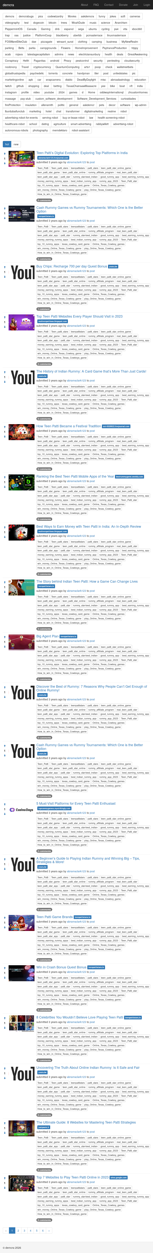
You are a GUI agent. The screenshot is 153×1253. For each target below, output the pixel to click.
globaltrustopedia (15, 73)
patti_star (65, 176)
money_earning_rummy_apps (53, 181)
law (91, 117)
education (140, 79)
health (108, 54)
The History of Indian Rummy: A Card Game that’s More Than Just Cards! (91, 371)
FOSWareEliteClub (16, 41)
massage (10, 98)
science (105, 22)
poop (98, 67)
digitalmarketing (93, 111)
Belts (21, 48)
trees (64, 22)
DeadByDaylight (86, 79)
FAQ (96, 5)
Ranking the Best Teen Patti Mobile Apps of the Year (75, 476)
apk (31, 79)
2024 (62, 92)
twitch (8, 86)
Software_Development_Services (96, 98)
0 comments (44, 200)
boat (122, 86)
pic (133, 73)
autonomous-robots (16, 130)
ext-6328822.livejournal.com (116, 426)
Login (147, 5)
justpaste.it (43, 1127)
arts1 (87, 67)
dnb (57, 29)
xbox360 (137, 29)
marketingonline (14, 79)
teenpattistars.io (46, 216)
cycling (106, 29)
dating (45, 124)
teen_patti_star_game (49, 172)
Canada (31, 29)
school (33, 124)
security (98, 60)
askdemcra (87, 16)
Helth (26, 60)
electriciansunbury (89, 54)
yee (103, 86)
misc (103, 79)
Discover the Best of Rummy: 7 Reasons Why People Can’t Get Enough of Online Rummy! (91, 688)
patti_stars (93, 168)
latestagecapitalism (38, 54)
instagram (11, 92)
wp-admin (140, 105)
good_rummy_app (110, 176)
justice (27, 35)
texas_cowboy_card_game (76, 185)
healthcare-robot (15, 124)
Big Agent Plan (47, 635)
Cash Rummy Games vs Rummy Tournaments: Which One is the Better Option (89, 209)
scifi (123, 16)
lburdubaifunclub (15, 111)
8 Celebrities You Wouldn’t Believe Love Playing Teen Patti (79, 1017)
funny (102, 16)
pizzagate (46, 41)
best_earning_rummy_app (135, 176)
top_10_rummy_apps (48, 185)
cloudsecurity (132, 60)
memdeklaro (59, 130)
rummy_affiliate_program (101, 172)
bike (112, 86)
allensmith (47, 105)
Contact (108, 5)
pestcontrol (82, 60)
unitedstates (120, 73)
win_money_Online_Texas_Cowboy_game (59, 189)
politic (61, 105)
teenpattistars (78, 168)
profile (25, 92)
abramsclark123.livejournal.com (53, 157)
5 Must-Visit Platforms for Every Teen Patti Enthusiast (75, 803)
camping (97, 41)
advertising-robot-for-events (21, 117)
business (112, 41)
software (125, 105)
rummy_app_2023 (108, 181)
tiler (96, 73)
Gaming (45, 29)
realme (112, 111)
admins (59, 54)
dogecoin (38, 22)
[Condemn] (5, 163)
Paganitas (40, 60)
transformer (73, 111)
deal (46, 86)
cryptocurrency (42, 67)
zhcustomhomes (138, 92)
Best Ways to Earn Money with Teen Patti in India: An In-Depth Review (88, 526)
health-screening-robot (111, 117)
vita (125, 29)
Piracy (67, 60)
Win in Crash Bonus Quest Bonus (61, 966)
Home (91, 92)
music (93, 22)
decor (112, 105)
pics (40, 16)
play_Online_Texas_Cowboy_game (102, 189)
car (39, 79)
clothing (82, 41)
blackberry (62, 35)
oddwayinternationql (112, 92)
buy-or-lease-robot (74, 117)
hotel (48, 111)
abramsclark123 (76, 162)
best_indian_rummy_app (83, 181)
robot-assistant (80, 130)
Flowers (65, 48)
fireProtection (13, 105)
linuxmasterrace (116, 35)
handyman (83, 73)
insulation (31, 105)
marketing (35, 111)
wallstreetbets (125, 67)
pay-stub (26, 98)
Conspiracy (11, 60)
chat (58, 111)
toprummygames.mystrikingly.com (54, 808)
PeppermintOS (13, 29)
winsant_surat (65, 41)
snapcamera (53, 79)
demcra (8, 4)
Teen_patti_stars (59, 168)
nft (130, 86)
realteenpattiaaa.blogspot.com (52, 321)
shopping (33, 86)
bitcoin (52, 22)
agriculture (60, 124)
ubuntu (93, 29)
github (20, 86)
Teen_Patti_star (129, 181)
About (84, 5)
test (26, 22)
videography (12, 22)
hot (7, 144)
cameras (135, 16)
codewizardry (55, 16)
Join (135, 5)
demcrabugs (26, 16)
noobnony (11, 67)
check (108, 67)
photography (40, 130)
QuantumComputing (67, 67)
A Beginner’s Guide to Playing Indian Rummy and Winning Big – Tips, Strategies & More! (88, 860)
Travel (25, 67)
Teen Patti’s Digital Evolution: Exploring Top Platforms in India (82, 152)
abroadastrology (120, 79)
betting (58, 86)
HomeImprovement (86, 48)
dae (34, 41)
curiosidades (128, 98)
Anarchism (121, 22)
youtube (49, 92)
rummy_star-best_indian (85, 176)
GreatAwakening (137, 54)
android (54, 60)
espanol (69, 29)
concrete (67, 73)
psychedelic (37, 73)
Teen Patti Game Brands (54, 916)
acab (8, 54)
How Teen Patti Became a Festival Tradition (68, 425)
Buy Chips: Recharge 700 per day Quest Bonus (71, 266)
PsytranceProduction (114, 48)
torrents (53, 73)
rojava (19, 54)
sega (81, 29)
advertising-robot (123, 124)
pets (101, 105)
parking (9, 48)
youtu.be (113, 266)
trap (7, 35)
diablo (68, 79)
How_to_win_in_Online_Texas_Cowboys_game (62, 194)
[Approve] (5, 153)
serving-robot (50, 117)
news (71, 54)
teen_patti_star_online (74, 172)
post (105, 73)
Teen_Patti (43, 168)
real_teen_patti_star (127, 172)
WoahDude (78, 22)
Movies (72, 16)
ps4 (116, 29)
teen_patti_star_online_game (116, 168)
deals (120, 54)
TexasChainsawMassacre (81, 86)
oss (16, 35)
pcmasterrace (94, 35)
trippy (135, 48)
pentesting (113, 60)
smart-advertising (81, 124)
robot (124, 111)
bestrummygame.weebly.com (129, 476)
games (73, 92)
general (73, 105)
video (36, 92)
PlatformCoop (43, 35)
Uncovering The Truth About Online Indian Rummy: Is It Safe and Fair (88, 1067)
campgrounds (48, 48)
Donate (123, 5)
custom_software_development (53, 98)
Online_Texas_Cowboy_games (108, 185)
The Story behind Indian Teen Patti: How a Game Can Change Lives (87, 581)
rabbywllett (102, 124)
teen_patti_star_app (48, 176)
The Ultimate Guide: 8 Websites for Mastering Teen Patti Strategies (86, 1122)
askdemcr (88, 105)
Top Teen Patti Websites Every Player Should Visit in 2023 (79, 316)
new (16, 144)
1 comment (44, 309)
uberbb (77, 35)
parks (32, 48)
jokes (113, 16)
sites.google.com (119, 1177)
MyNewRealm (130, 41)
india (140, 86)
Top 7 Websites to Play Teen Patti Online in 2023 (72, 1177)
